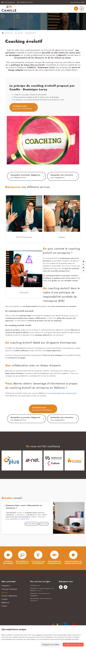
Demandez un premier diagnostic (25, 176)
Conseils (4, 599)
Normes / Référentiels (9, 596)
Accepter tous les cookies (73, 645)
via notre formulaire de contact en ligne (62, 393)
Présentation (6, 586)
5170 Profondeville (9, 2)
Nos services (19, 33)
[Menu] (82, 9)
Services (4, 592)
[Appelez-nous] (76, 9)
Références (5, 602)
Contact (4, 606)
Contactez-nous (22, 107)
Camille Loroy (8, 33)
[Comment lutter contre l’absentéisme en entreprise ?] (68, 518)
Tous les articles (31, 523)
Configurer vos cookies (50, 645)
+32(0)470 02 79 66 (26, 2)
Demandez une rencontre (62, 176)
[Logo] (9, 9)
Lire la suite (44, 523)
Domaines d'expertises (9, 589)
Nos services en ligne (77, 2)
